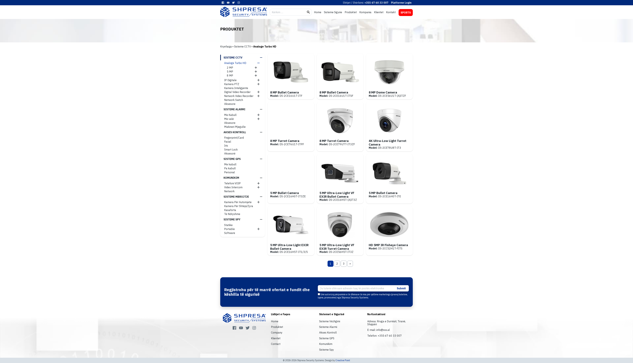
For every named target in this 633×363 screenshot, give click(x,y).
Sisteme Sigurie (333, 12)
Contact (275, 344)
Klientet (378, 12)
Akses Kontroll (328, 332)
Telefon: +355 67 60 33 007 (384, 335)
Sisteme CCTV (242, 46)
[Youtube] (228, 2)
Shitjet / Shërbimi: (365, 2)
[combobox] (287, 12)
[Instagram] (238, 2)
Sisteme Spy (326, 349)
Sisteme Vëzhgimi (329, 321)
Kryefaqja (226, 46)
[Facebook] (223, 2)
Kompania (365, 12)
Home (317, 12)
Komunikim (325, 344)
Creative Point (342, 360)
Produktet (351, 12)
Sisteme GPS (326, 338)
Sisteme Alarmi (328, 327)
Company (276, 332)
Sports (406, 12)
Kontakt (391, 12)
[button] (261, 57)
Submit (401, 288)
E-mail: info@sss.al (378, 330)
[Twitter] (233, 2)
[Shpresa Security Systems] (243, 12)
